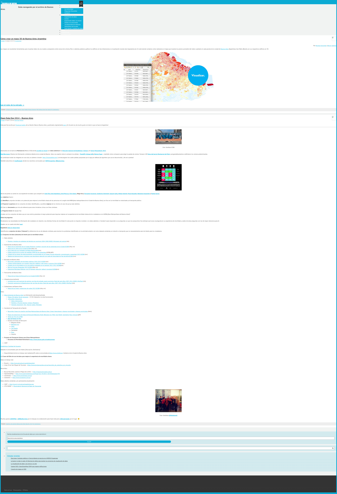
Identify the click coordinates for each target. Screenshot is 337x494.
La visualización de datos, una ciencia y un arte (24, 464)
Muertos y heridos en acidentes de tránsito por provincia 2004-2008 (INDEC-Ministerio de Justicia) (37, 241)
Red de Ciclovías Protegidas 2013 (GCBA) (20, 267)
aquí (64, 125)
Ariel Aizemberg (55, 194)
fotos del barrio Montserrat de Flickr (159, 154)
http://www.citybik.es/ (56, 353)
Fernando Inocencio (90, 194)
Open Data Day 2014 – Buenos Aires (17, 118)
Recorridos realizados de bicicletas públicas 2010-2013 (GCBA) (26, 261)
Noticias (21, 120)
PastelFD (82, 154)
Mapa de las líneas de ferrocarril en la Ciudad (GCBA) (23, 276)
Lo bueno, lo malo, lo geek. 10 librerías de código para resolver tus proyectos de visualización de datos (39, 461)
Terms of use (8, 490)
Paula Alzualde (132, 194)
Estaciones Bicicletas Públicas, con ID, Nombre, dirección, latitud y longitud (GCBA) (32, 269)
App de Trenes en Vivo (14, 319)
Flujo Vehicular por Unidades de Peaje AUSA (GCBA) (23, 250)
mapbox (26, 109)
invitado (3, 41)
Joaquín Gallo (114, 194)
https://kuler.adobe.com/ (49, 157)
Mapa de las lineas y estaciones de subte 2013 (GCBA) (24, 288)
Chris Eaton (72, 194)
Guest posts (16, 120)
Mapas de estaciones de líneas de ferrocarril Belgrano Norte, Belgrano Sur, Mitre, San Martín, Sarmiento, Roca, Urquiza (42, 315)
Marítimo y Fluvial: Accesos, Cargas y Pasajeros (25, 303)
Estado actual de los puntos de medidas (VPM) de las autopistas (27, 252)
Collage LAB (89, 154)
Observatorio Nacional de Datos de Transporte (27, 386)
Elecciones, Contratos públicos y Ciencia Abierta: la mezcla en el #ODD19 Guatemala (34, 458)
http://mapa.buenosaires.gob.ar (42, 372)
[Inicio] (18, 2)
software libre (42, 109)
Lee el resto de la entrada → (12, 105)
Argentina (8, 424)
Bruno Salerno (332, 45)
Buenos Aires (224, 49)
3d (6, 109)
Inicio (63, 5)
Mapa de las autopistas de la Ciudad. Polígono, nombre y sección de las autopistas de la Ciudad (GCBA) (38, 246)
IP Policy (25, 490)
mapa (23, 109)
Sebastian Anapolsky (143, 194)
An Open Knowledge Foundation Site (81, 4)
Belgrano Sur (15, 324)
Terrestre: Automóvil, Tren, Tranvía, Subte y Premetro (26, 305)
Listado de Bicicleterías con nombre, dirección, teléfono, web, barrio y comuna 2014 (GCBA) (35, 263)
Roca (12, 332)
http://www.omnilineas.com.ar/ (22, 375)
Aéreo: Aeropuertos (17, 301)
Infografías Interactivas (15, 299)
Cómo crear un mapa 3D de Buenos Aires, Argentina (23, 38)
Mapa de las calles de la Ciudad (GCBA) (19, 248)
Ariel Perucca (65, 194)
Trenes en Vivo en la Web (15, 317)
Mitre (12, 326)
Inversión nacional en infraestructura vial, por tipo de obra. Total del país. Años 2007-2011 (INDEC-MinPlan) (40, 283)
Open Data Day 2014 (27, 424)
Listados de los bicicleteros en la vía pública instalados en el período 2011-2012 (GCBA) (34, 265)
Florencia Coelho (21, 125)
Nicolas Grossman (321, 45)
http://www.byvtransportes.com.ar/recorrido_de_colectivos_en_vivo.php (49, 365)
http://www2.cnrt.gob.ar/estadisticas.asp (22, 384)
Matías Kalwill (122, 194)
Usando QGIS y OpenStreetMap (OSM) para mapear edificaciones (29, 466)
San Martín (14, 328)
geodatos (15, 109)
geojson (19, 109)
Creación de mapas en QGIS (18, 469)
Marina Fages (98, 154)
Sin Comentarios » (55, 109)
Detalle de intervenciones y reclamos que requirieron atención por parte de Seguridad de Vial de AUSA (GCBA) (40, 256)
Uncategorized (18, 41)
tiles (46, 109)
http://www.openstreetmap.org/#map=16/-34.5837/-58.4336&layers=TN (38, 374)
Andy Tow (47, 194)
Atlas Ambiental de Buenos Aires (13, 295)
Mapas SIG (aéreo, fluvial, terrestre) (18, 297)
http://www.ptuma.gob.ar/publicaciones (42, 339)
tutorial (49, 109)
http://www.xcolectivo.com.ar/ (22, 377)
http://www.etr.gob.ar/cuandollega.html (23, 363)
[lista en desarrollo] (14, 228)
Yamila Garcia (155, 194)
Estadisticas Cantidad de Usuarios (11, 346)
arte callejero (13, 424)
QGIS (37, 109)
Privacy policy (17, 490)
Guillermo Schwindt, (103, 194)
